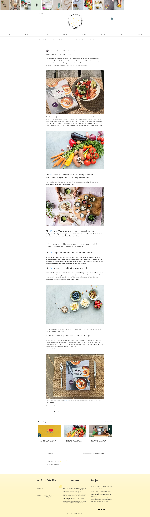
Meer (103, 40)
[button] (112, 18)
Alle (39, 40)
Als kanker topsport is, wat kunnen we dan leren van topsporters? (48, 441)
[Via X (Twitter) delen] (50, 411)
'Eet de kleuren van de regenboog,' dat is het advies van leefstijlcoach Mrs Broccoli (75, 441)
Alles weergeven (108, 421)
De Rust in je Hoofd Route (78, 40)
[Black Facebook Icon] (101, 509)
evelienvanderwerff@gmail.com (45, 497)
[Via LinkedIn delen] (54, 411)
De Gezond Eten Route (51, 406)
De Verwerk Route (64, 40)
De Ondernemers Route (49, 40)
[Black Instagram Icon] (104, 509)
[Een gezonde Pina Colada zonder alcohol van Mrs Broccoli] (100, 431)
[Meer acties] (103, 51)
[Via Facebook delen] (47, 411)
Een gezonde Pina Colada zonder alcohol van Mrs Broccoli (98, 441)
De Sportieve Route (94, 40)
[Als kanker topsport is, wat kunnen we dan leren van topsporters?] (49, 431)
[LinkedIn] (99, 509)
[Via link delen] (58, 411)
